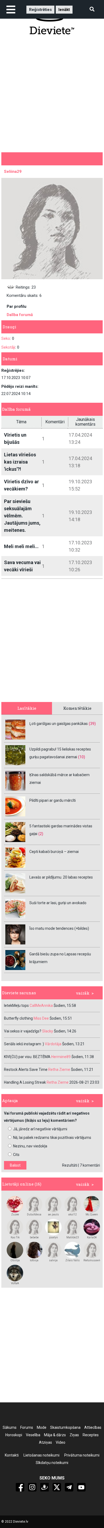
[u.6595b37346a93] (15, 1273)
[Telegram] (69, 1487)
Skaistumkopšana (65, 1427)
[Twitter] (57, 1487)
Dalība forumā (20, 314)
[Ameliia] (15, 1250)
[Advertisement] (52, 93)
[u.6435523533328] (72, 1204)
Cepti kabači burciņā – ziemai (54, 851)
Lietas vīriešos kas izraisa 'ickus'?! (20, 462)
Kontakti (12, 1455)
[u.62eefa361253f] (53, 1204)
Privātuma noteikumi (81, 1455)
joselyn (53, 1237)
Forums (26, 1427)
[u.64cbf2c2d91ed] (15, 1227)
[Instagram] (32, 1487)
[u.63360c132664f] (53, 1250)
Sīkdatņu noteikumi (52, 1463)
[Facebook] (20, 1487)
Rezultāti (69, 1165)
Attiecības (92, 1427)
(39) (92, 723)
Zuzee (15, 1214)
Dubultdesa (34, 1214)
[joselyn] (53, 1227)
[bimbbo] (15, 1204)
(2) (40, 834)
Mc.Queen (92, 1214)
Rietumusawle (91, 1260)
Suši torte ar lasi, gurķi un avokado (57, 903)
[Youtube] (81, 1487)
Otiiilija (15, 1260)
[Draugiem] (44, 1487)
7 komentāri (90, 1165)
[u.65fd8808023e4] (91, 1250)
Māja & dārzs (55, 1435)
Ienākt (64, 9)
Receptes (91, 1435)
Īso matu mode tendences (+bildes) (59, 928)
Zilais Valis (72, 1260)
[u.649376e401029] (72, 1250)
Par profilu (16, 306)
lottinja (34, 1260)
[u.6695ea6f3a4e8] (72, 1227)
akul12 (72, 1214)
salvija (53, 1260)
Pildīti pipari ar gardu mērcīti (52, 800)
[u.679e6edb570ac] (34, 1204)
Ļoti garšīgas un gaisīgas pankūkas (58, 723)
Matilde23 (72, 1237)
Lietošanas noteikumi (41, 1455)
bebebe (34, 1237)
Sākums (10, 1427)
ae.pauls (53, 1214)
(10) (81, 757)
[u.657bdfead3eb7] (34, 1227)
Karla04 (92, 1237)
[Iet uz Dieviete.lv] (52, 20)
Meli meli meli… (21, 546)
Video (60, 1442)
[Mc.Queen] (91, 1204)
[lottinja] (34, 1250)
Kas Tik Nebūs (15, 1237)
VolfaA (15, 1283)
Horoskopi (13, 1435)
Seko (5, 338)
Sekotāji (8, 347)
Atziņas (45, 1442)
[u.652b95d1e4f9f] (91, 1227)
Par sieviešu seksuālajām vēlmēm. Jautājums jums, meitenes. (22, 515)
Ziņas (74, 1435)
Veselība (33, 1435)
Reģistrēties (40, 9)
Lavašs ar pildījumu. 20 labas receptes (61, 877)
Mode (41, 1427)
